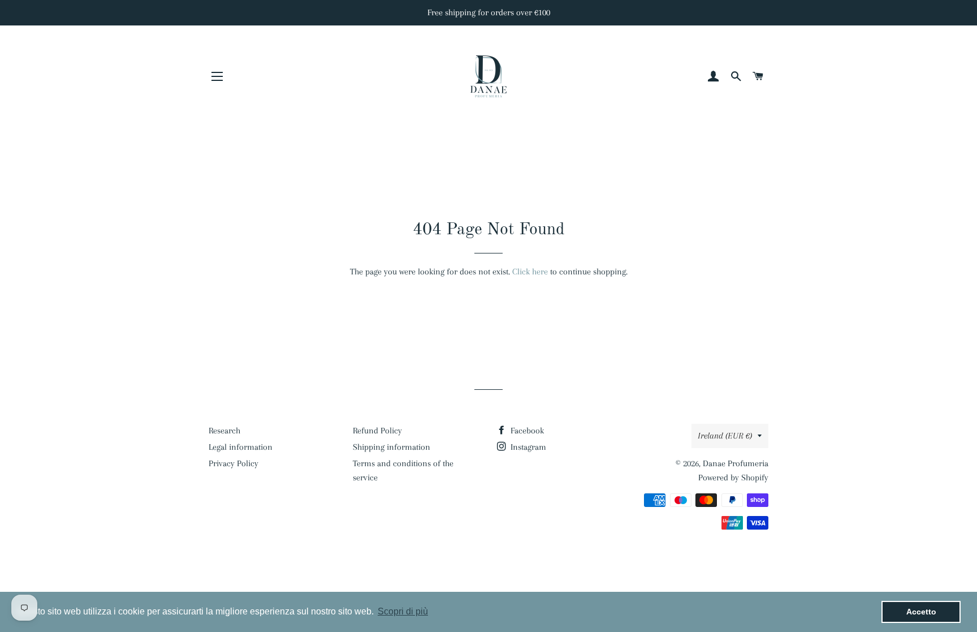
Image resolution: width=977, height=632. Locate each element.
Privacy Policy (233, 463)
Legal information (241, 447)
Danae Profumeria (735, 463)
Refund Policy (377, 430)
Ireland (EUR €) (725, 436)
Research (224, 430)
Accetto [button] (921, 611)
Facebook (526, 430)
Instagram (527, 447)
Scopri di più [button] (403, 611)
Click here (530, 271)
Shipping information (391, 447)
